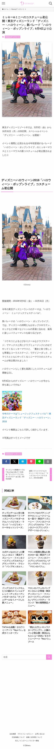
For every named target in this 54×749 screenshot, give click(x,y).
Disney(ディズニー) (12, 37)
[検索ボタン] (50, 3)
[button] (6, 461)
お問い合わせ (39, 734)
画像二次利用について (34, 737)
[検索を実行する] (49, 657)
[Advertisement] (27, 691)
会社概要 (13, 734)
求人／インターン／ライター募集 (27, 741)
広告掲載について (18, 737)
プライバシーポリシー (25, 734)
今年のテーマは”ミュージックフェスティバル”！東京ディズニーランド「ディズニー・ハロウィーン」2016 (27, 417)
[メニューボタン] (3, 3)
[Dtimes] (27, 3)
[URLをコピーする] (48, 461)
